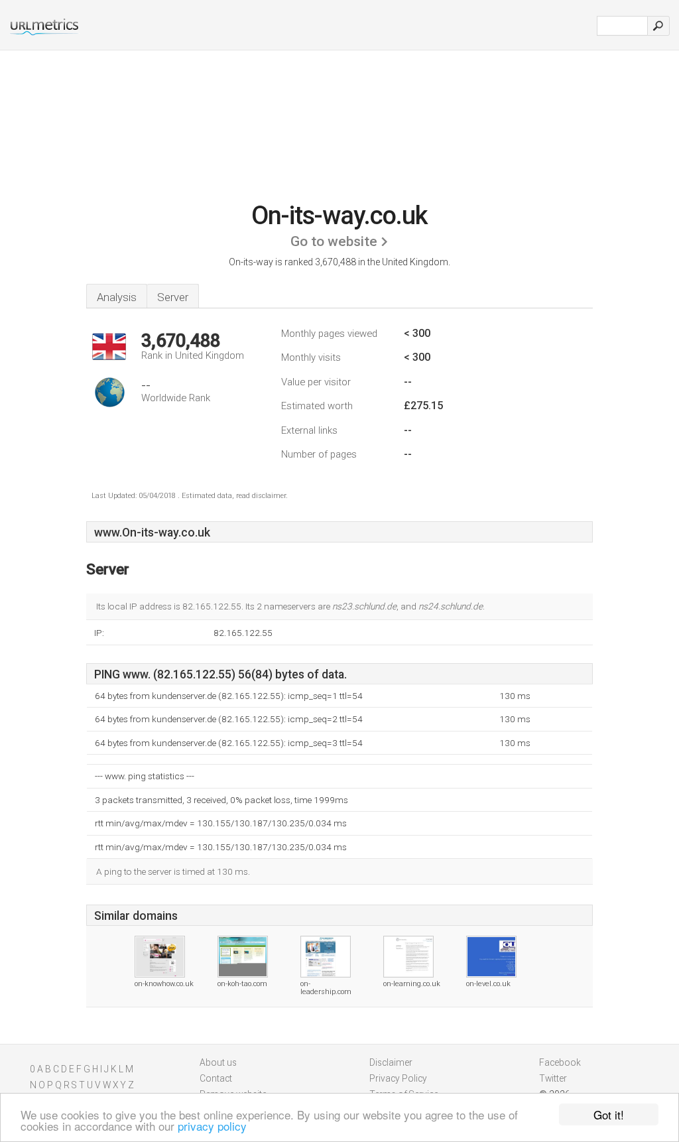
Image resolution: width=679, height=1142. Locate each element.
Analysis (117, 297)
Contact (216, 1078)
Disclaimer (390, 1062)
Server (172, 297)
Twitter (553, 1078)
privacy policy (212, 1125)
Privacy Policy (398, 1078)
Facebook (560, 1062)
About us (218, 1062)
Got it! (608, 1114)
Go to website (333, 241)
